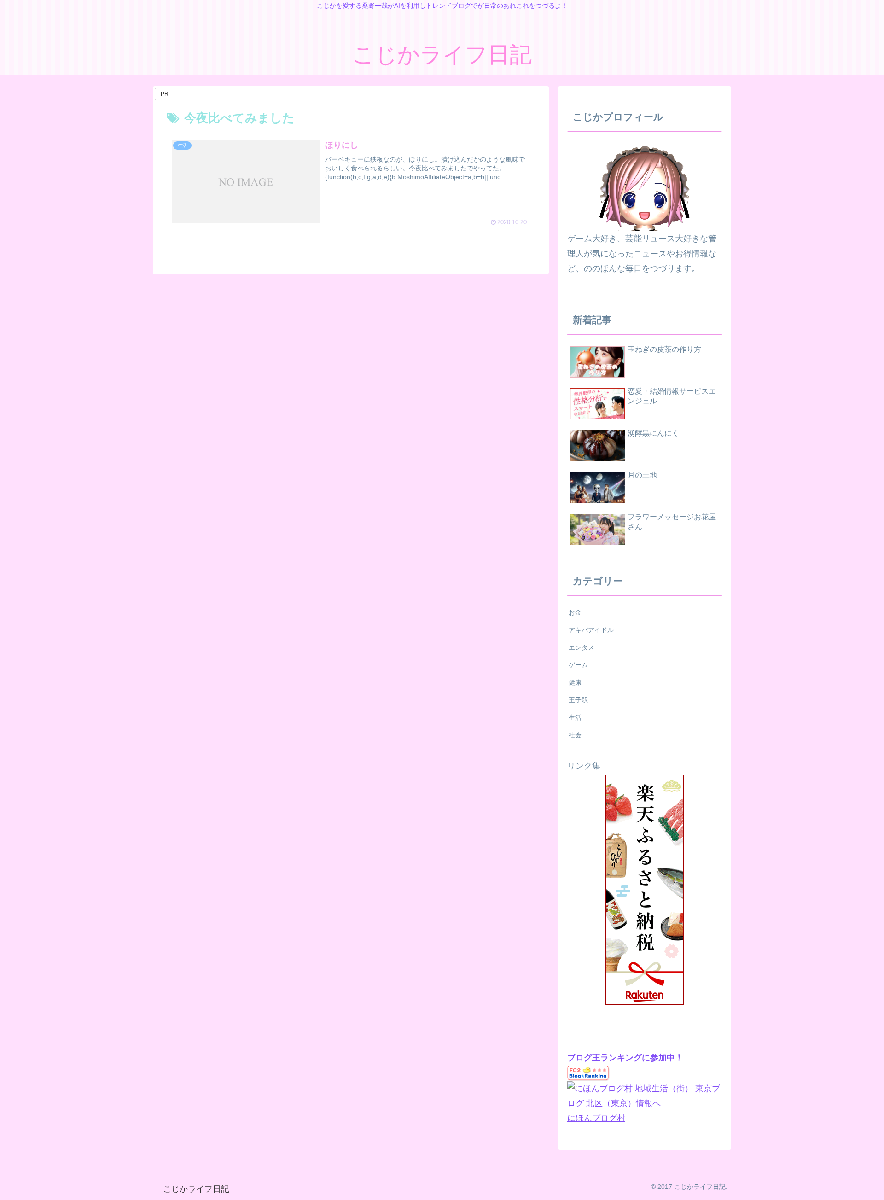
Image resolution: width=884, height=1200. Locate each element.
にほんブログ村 (596, 1118)
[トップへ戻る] (870, 1186)
